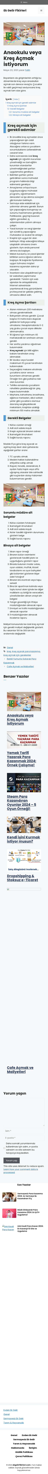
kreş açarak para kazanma (26, 651)
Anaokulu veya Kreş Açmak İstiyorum (20, 719)
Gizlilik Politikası (24, 1452)
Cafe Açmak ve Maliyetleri (20, 666)
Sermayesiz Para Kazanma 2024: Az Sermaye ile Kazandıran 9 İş (30, 1196)
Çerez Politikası (24, 1456)
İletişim (33, 1447)
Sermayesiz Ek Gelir (13, 1418)
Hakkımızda (17, 1447)
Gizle (16, 99)
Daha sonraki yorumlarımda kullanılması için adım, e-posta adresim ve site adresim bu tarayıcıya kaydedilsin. (22, 1148)
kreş (9, 651)
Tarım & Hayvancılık (13, 1422)
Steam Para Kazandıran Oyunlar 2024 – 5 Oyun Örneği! (21, 802)
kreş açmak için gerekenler (17, 655)
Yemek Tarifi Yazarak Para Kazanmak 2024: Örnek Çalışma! (21, 759)
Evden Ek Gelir (10, 1410)
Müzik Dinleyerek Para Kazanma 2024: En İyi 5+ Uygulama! (28, 1212)
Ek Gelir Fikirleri (14, 10)
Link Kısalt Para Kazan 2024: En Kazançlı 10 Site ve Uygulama (30, 1228)
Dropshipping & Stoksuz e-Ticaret (22, 878)
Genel (10, 647)
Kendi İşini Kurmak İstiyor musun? (23, 839)
